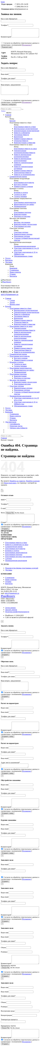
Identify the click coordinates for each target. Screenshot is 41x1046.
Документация (10, 422)
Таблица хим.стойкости (18, 428)
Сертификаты (15, 424)
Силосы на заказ (20, 194)
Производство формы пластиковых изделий (21, 568)
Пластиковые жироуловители (25, 202)
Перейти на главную (17, 481)
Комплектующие (20, 214)
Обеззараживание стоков (23, 256)
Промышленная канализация (25, 246)
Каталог (13, 121)
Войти (3, 111)
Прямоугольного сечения (23, 186)
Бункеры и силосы (21, 192)
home (3, 2)
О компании (14, 270)
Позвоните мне (7, 47)
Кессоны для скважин (22, 222)
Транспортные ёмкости (22, 172)
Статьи (12, 300)
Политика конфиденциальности (17, 612)
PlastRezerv (8, 596)
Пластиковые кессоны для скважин (18, 556)
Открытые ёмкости (21, 141)
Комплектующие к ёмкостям (24, 143)
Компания (13, 268)
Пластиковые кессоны (22, 226)
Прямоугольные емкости (23, 139)
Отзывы (13, 274)
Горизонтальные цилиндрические (26, 131)
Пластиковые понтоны (22, 212)
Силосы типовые (20, 196)
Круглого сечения (20, 184)
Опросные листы (16, 426)
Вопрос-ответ (15, 304)
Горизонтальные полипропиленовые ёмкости (24, 152)
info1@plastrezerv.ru (12, 593)
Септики (8, 558)
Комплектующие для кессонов (25, 224)
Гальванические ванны (18, 176)
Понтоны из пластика (22, 216)
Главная (8, 115)
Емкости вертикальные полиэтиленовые (22, 160)
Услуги (7, 258)
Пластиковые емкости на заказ (25, 149)
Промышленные (20, 206)
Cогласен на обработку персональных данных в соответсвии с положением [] (20, 44)
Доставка (8, 262)
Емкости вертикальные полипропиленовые (22, 156)
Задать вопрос (10, 608)
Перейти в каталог (33, 481)
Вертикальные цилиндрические (26, 129)
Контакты (9, 260)
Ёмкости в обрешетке (22, 133)
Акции (12, 302)
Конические (18, 137)
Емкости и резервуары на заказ (16, 545)
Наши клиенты (15, 272)
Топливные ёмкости (21, 135)
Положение (26, 45)
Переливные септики (22, 236)
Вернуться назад (10, 483)
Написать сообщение (9, 104)
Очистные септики (21, 232)
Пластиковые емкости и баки (25, 127)
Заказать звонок (11, 610)
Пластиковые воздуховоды (24, 182)
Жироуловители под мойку (24, 204)
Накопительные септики (23, 234)
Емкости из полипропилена (24, 174)
